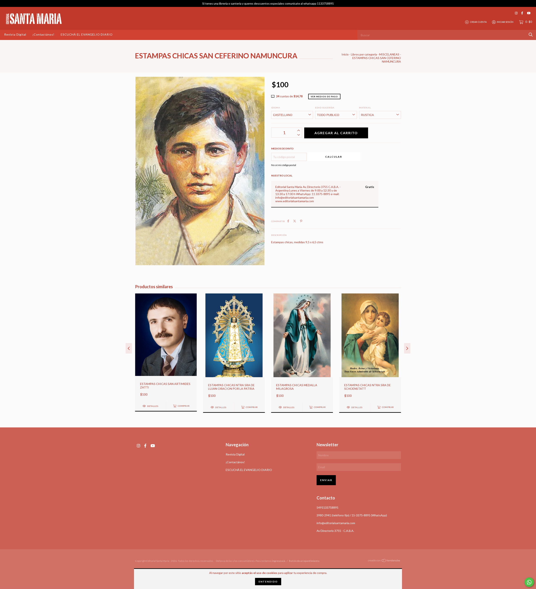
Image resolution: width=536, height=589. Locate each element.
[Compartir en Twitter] (294, 220)
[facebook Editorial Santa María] (522, 13)
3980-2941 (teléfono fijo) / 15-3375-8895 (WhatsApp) (352, 515)
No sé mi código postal (283, 165)
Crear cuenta (478, 22)
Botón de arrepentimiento (304, 560)
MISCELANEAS (389, 54)
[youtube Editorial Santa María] (528, 13)
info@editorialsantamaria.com (336, 523)
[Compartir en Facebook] (288, 220)
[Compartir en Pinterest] (301, 220)
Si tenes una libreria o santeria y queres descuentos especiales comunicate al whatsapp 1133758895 (268, 3)
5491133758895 (327, 507)
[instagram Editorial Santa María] (516, 13)
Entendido (268, 581)
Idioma (275, 107)
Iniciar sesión (505, 22)
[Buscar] (530, 34)
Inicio (345, 54)
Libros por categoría (364, 54)
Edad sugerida (324, 107)
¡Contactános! (43, 34)
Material (365, 107)
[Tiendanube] (384, 561)
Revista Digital (15, 34)
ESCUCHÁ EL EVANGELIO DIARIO (87, 34)
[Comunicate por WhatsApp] (529, 582)
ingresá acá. (279, 560)
